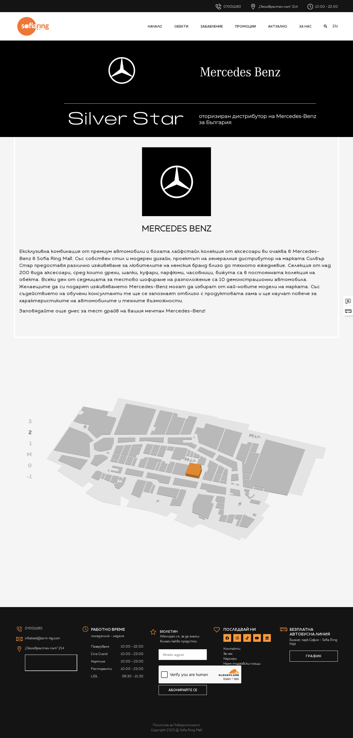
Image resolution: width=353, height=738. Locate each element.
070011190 (232, 7)
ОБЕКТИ (181, 26)
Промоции (245, 26)
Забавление (211, 26)
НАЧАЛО (155, 26)
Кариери (230, 659)
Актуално (277, 26)
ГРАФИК (314, 656)
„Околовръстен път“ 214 (278, 7)
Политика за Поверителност (176, 725)
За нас (305, 26)
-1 (29, 476)
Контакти (231, 649)
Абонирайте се (183, 690)
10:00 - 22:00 (326, 7)
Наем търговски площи (242, 663)
